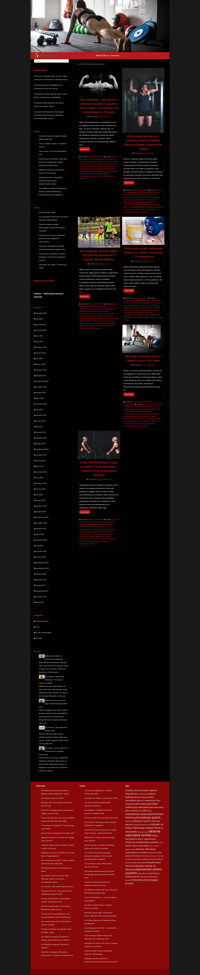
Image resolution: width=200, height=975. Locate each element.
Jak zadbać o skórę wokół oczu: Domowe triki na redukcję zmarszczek (53, 751)
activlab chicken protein (152, 404)
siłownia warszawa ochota (98, 166)
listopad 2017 (41, 585)
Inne (37, 627)
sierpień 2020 (41, 529)
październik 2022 (42, 381)
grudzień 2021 (41, 438)
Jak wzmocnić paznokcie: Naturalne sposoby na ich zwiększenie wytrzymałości (52, 238)
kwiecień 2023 (41, 347)
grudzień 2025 (41, 313)
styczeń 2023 (41, 364)
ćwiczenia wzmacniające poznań (99, 159)
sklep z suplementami (146, 419)
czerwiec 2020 (41, 540)
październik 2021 (42, 449)
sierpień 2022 (41, 392)
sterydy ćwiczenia (110, 171)
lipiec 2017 (40, 602)
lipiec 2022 (40, 398)
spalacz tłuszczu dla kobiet (137, 846)
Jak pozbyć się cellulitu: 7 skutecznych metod (100, 798)
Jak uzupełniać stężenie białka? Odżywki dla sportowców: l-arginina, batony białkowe (99, 255)
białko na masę (142, 192)
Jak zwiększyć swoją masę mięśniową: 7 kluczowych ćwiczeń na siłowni (51, 680)
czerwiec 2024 (41, 330)
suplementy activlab (154, 853)
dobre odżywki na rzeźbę (108, 161)
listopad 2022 (41, 375)
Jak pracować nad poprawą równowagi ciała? (57, 833)
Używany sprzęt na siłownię (143, 209)
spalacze (82, 171)
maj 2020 (39, 546)
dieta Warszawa (148, 303)
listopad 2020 (41, 512)
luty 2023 (39, 358)
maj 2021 (39, 478)
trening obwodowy (138, 207)
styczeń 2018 (41, 574)
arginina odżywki (130, 407)
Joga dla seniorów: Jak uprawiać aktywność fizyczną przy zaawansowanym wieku (51, 180)
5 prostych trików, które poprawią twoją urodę (100, 818)
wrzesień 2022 (41, 387)
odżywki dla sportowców (142, 310)
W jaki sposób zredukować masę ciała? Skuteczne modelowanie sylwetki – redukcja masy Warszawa (53, 162)
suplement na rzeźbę (147, 205)
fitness (106, 311)
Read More (85, 149)
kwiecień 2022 (41, 415)
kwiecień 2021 (41, 483)
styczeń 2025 (41, 324)
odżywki (106, 164)
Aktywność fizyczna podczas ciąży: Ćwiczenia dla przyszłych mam (53, 703)
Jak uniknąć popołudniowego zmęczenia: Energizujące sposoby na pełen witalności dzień (99, 874)
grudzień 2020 (41, 506)
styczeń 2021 (41, 500)
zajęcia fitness (142, 873)
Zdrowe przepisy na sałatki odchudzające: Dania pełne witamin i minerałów (52, 227)
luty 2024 (39, 336)
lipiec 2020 (40, 534)
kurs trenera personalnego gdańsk (138, 411)
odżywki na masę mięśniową (134, 202)
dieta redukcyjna (95, 311)
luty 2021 (39, 495)
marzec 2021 (41, 489)
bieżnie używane (92, 306)
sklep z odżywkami (145, 313)
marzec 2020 (41, 557)
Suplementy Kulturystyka (89, 539)
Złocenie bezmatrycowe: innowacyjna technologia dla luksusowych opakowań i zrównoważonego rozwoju (49, 115)
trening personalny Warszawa (100, 326)
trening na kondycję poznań (96, 323)
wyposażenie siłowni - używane (135, 212)
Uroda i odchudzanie (43, 632)
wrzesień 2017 (41, 597)
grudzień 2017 (41, 580)
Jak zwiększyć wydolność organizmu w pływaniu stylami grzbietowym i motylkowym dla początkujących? (53, 191)
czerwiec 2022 (41, 404)
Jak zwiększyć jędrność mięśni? (52, 798)
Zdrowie (39, 638)
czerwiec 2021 (41, 472)
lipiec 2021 (40, 466)
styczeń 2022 (41, 432)
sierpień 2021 (41, 461)
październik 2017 (42, 591)
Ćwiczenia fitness (42, 621)
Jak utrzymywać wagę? (47, 212)
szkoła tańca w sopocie (150, 856)
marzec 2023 (41, 353)
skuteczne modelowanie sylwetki (101, 169)
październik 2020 (42, 517)
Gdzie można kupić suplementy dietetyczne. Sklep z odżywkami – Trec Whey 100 (143, 252)
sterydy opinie (130, 849)
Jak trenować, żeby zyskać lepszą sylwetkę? (57, 886)
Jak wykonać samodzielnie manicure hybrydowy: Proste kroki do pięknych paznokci (52, 257)
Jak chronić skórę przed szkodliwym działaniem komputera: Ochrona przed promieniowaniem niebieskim (98, 856)
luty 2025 (39, 319)
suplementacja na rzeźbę (133, 315)
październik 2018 (42, 568)
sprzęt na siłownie (94, 171)
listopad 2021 (41, 444)
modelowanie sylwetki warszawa (136, 414)
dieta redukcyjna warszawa (146, 200)
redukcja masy (151, 202)
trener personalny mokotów (91, 174)
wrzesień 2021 (41, 455)
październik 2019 (42, 563)
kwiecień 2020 (41, 551)
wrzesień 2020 (41, 523)
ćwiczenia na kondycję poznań (99, 524)
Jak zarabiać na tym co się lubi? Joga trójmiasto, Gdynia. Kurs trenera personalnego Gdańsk (55, 879)
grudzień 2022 (41, 370)
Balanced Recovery (131, 300)
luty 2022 (39, 427)
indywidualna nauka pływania (91, 164)
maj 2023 (39, 341)
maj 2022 (39, 410)
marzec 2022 (41, 421)
